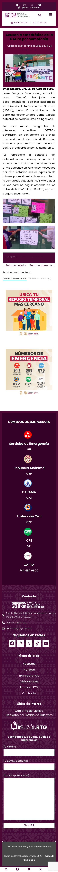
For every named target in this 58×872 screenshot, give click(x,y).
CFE (29, 540)
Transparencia (29, 676)
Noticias (29, 670)
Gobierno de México (29, 711)
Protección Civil (29, 516)
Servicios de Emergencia (29, 443)
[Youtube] (46, 643)
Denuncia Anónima (29, 468)
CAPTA (29, 565)
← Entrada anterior (15, 265)
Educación (38, 256)
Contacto (29, 693)
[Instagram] (20, 643)
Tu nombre (10, 747)
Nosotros (29, 664)
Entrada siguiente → (42, 265)
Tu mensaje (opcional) (16, 775)
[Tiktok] (37, 643)
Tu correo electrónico (16, 761)
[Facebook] (12, 643)
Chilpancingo (24, 256)
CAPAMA (29, 492)
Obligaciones (29, 681)
